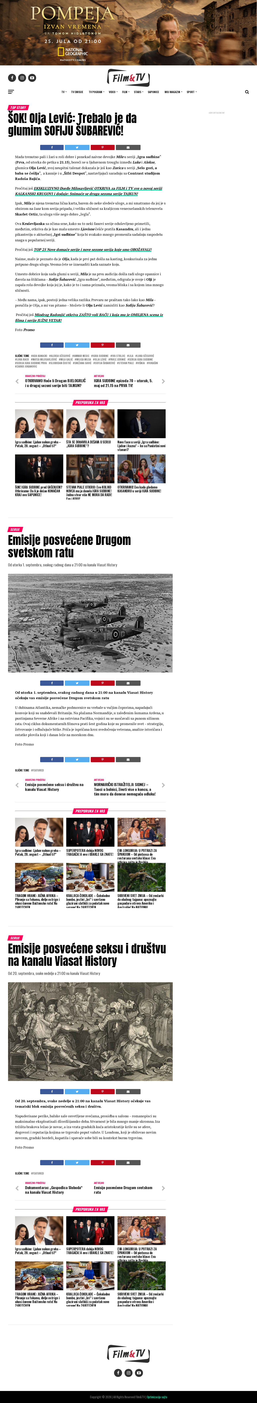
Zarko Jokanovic (27, 366)
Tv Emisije (77, 92)
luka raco (23, 359)
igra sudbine (100, 356)
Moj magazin (172, 92)
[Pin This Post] (103, 147)
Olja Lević (100, 359)
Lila (131, 356)
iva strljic (118, 356)
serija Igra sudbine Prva (32, 363)
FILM (124, 92)
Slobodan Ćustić (60, 363)
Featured (38, 770)
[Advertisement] (217, 141)
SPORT (191, 92)
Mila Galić (66, 359)
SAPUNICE (153, 92)
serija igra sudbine (141, 359)
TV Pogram (95, 92)
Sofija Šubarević (105, 363)
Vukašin (153, 363)
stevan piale (126, 363)
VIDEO (112, 92)
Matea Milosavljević (45, 359)
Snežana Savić (82, 363)
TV (62, 92)
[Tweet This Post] (77, 147)
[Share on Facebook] (52, 147)
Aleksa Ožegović (60, 356)
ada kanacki (40, 356)
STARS (137, 92)
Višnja (141, 363)
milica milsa (83, 359)
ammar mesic (81, 356)
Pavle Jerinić (117, 359)
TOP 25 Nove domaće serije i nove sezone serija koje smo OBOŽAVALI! (92, 249)
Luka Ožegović (145, 356)
